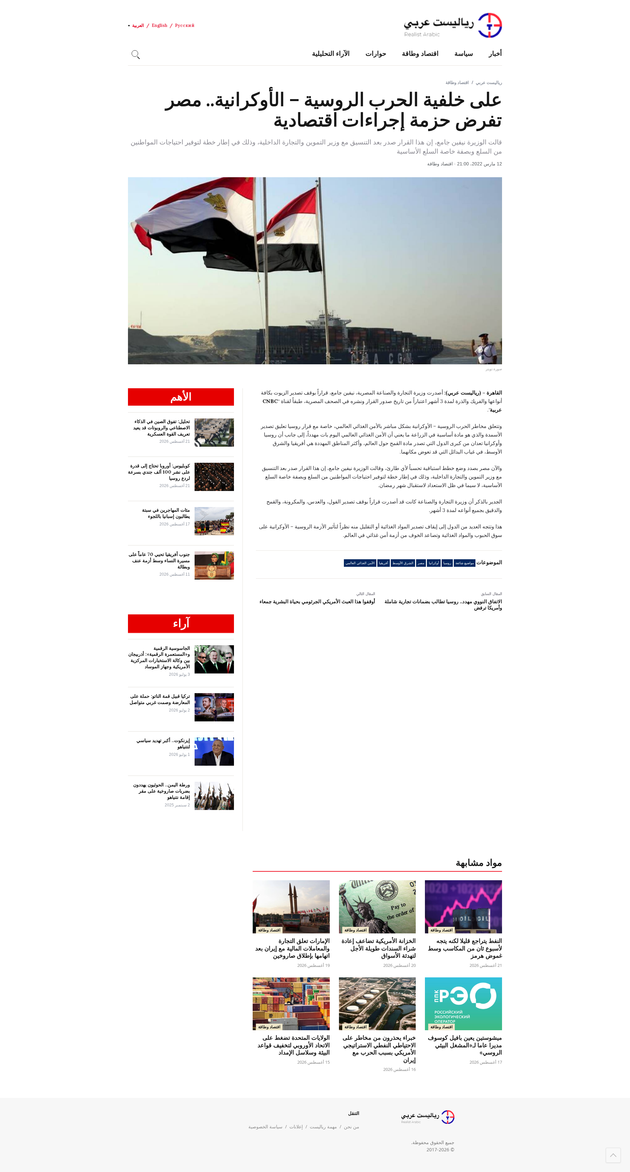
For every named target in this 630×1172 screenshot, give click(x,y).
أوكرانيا (434, 563)
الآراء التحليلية (331, 53)
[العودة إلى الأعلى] (613, 1155)
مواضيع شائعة (464, 563)
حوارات (376, 53)
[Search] (135, 53)
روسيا (447, 563)
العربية (138, 25)
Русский (185, 25)
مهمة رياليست (323, 1126)
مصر (421, 563)
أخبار (495, 53)
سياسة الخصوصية (265, 1126)
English (159, 25)
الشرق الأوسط (402, 563)
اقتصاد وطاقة (420, 53)
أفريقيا (383, 563)
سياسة (463, 53)
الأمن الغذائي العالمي (360, 563)
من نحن (351, 1126)
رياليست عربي (489, 82)
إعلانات (296, 1126)
